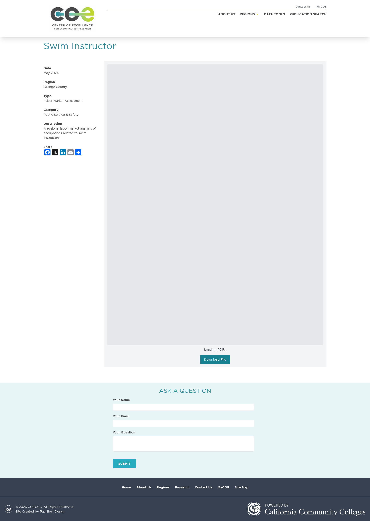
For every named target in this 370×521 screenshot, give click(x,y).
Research (182, 487)
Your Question (124, 432)
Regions (163, 487)
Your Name (121, 400)
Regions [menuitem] (247, 14)
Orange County (55, 87)
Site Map (241, 487)
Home (126, 487)
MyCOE (321, 6)
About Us (143, 487)
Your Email (121, 416)
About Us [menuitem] (226, 14)
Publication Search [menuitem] (308, 14)
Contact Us (302, 6)
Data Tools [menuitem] (274, 14)
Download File (215, 359)
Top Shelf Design (52, 511)
